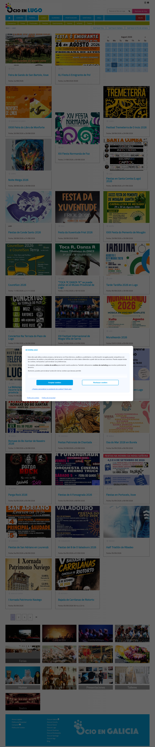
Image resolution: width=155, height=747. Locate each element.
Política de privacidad (48, 398)
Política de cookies (33, 398)
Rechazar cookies (100, 383)
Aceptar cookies (54, 383)
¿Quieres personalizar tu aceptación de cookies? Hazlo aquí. (52, 389)
